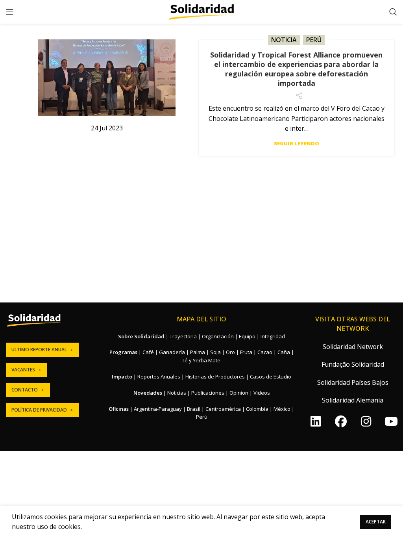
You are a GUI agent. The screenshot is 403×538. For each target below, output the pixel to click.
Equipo (247, 336)
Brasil (193, 408)
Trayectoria (183, 336)
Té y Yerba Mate (201, 360)
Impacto (122, 376)
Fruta (246, 352)
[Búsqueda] (393, 12)
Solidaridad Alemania (352, 400)
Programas (123, 352)
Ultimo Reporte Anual (39, 349)
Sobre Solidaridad (141, 336)
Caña (283, 352)
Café (148, 352)
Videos (261, 392)
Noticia (284, 39)
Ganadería (172, 352)
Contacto (24, 389)
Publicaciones (207, 392)
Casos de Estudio (270, 376)
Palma (197, 352)
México (282, 408)
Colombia (257, 408)
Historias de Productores (215, 376)
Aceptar (376, 521)
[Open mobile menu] (10, 12)
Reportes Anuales (158, 376)
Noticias (176, 392)
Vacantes (23, 369)
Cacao (264, 352)
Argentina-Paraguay (158, 408)
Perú (314, 39)
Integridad (273, 336)
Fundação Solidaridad (353, 364)
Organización (218, 336)
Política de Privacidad (39, 409)
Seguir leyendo (296, 143)
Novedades (147, 392)
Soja (215, 352)
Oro (230, 352)
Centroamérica (223, 408)
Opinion (238, 392)
